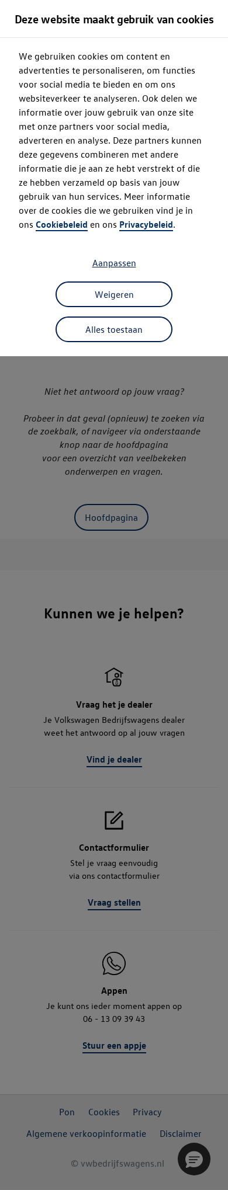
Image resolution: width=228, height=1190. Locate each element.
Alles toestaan (114, 329)
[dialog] (114, 595)
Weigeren (114, 294)
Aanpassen (114, 263)
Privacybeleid (146, 224)
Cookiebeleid (62, 224)
